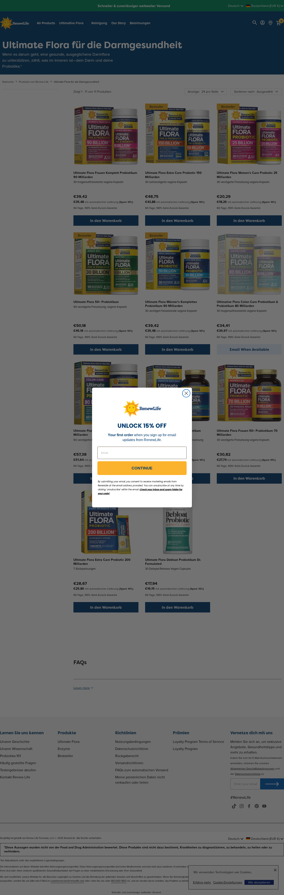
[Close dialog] (186, 393)
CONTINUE (142, 468)
